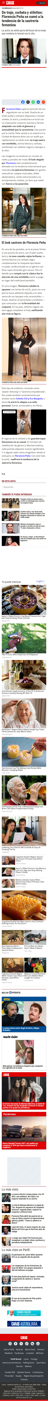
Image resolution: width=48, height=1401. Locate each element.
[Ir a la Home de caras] (10, 4)
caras (24, 1075)
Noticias (19, 1349)
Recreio (19, 1366)
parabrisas (24, 1114)
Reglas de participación (33, 1376)
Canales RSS (10, 1372)
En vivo (42, 3)
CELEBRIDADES (7, 8)
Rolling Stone (28, 1362)
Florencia (11, 163)
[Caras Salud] (24, 1315)
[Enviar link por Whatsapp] (33, 102)
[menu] (3, 3)
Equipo (19, 1376)
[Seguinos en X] (21, 1343)
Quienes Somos (23, 1372)
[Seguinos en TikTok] (26, 1343)
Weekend (9, 1353)
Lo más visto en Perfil (16, 1250)
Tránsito (24, 1379)
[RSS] (32, 1343)
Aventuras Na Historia (11, 1362)
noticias (24, 999)
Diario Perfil (9, 1349)
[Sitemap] (38, 1343)
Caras (26, 1359)
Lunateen (30, 1353)
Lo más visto (10, 1189)
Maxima (28, 1366)
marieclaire (24, 1037)
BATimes (39, 1353)
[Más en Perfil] (15, 992)
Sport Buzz (41, 1362)
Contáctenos (38, 1372)
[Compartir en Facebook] (23, 102)
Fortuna (40, 1349)
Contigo (34, 1359)
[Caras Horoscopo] (24, 1326)
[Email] (43, 102)
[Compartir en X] (28, 102)
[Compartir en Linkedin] (38, 102)
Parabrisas (19, 1353)
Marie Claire (30, 1349)
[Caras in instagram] (10, 1343)
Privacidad (9, 1376)
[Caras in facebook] (15, 1343)
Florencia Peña (8, 487)
